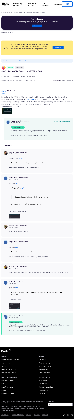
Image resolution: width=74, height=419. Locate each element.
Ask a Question (46, 4)
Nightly (4, 390)
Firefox (16, 12)
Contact (45, 415)
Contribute (58, 4)
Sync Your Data (44, 390)
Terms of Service (18, 415)
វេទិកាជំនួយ (9, 12)
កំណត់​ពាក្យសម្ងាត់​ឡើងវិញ (46, 387)
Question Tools (6, 32)
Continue (37, 26)
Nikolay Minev (12, 91)
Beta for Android (7, 387)
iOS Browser (43, 369)
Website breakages (16, 80)
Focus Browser (44, 373)
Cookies (37, 415)
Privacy (28, 415)
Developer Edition (7, 380)
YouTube (68, 415)
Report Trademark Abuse (10, 360)
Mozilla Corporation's (12, 401)
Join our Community (8, 369)
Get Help (42, 393)
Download (42, 360)
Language (51, 401)
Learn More (58, 47)
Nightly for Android (8, 393)
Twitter (4, 366)
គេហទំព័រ (3, 12)
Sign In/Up (67, 4)
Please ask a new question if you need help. (32, 61)
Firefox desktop (44, 363)
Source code (5, 363)
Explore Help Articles (17, 4)
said (20, 158)
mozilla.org (5, 415)
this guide (30, 99)
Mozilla (5, 350)
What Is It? (43, 384)
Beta (3, 384)
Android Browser (45, 366)
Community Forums (32, 4)
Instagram (72, 415)
